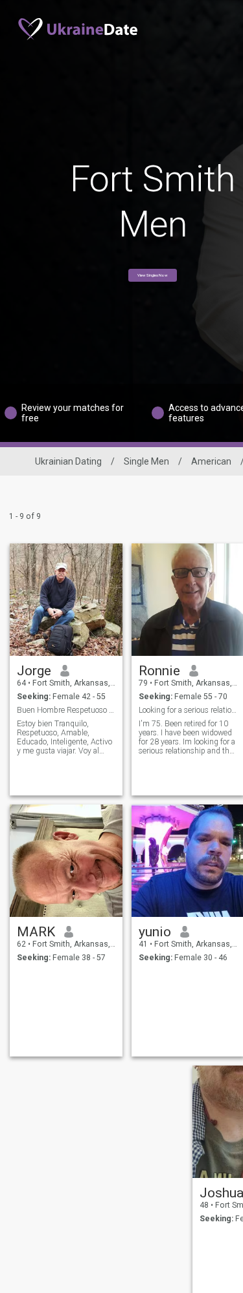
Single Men (146, 461)
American (211, 461)
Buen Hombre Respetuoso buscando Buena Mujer (66, 710)
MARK (36, 932)
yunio (155, 932)
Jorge (34, 670)
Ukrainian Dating (68, 461)
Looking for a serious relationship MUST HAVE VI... (188, 710)
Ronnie (159, 670)
